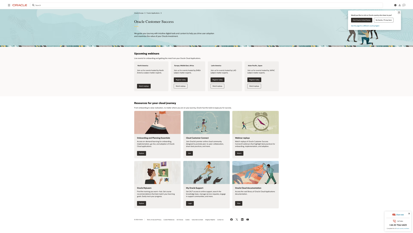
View (238, 203)
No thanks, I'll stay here (384, 20)
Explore (141, 153)
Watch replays (144, 86)
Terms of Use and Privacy (154, 219)
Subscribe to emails (197, 219)
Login (190, 203)
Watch (239, 153)
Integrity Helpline (210, 219)
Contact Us (220, 219)
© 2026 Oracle (138, 219)
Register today (181, 80)
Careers (187, 219)
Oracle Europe (138, 13)
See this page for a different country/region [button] (365, 26)
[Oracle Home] (20, 5)
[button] (9, 5)
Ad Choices (180, 219)
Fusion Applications (153, 13)
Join (189, 153)
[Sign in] (399, 5)
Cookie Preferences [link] (168, 219)
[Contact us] (404, 5)
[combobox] (206, 5)
